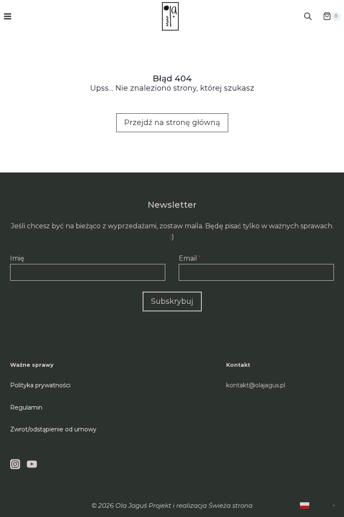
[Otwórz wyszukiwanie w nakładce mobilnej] (308, 16)
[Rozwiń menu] (8, 16)
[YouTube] (32, 464)
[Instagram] (15, 464)
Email (190, 258)
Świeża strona (230, 505)
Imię (17, 258)
